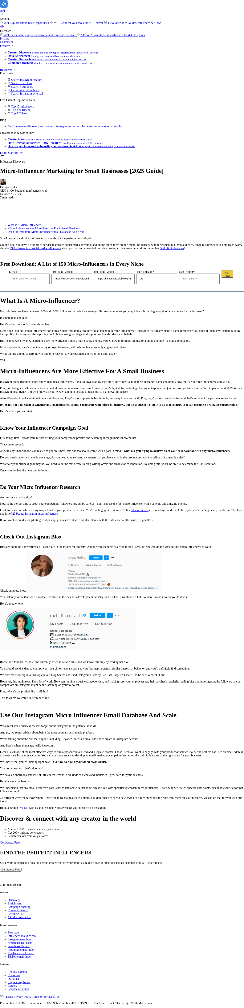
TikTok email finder (19, 956)
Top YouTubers (20, 110)
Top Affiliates (18, 113)
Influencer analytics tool (22, 936)
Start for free (15, 152)
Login (3, 152)
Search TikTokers (21, 83)
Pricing (4, 38)
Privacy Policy (22, 996)
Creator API (15, 913)
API (3, 10)
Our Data (13, 978)
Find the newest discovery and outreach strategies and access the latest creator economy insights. (65, 126)
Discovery (14, 900)
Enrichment (15, 903)
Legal (9, 996)
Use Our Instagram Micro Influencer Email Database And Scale (46, 231)
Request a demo (17, 971)
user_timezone (145, 271)
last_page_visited (104, 271)
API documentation (19, 917)
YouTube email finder (21, 953)
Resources (6, 69)
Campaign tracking (19, 906)
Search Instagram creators (26, 79)
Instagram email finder (21, 949)
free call (23, 807)
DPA (56, 996)
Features (5, 46)
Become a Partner (18, 989)
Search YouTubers (21, 86)
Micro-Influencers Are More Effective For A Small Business (44, 228)
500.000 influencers (172, 248)
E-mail (13, 271)
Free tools (13, 932)
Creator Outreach (18, 910)
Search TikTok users (20, 942)
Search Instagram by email (26, 93)
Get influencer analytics (24, 90)
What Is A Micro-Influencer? (25, 225)
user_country (187, 271)
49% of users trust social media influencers (35, 248)
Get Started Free (10, 842)
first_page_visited (62, 271)
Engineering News (19, 982)
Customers (6, 42)
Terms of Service (42, 996)
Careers (12, 985)
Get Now (227, 274)
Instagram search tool (20, 939)
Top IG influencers (22, 106)
